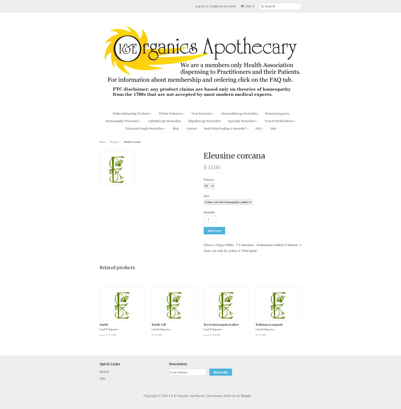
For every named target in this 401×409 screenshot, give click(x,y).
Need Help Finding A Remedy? (225, 128)
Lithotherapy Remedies (164, 121)
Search (104, 371)
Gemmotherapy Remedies (239, 113)
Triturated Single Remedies (144, 128)
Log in (199, 6)
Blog (176, 128)
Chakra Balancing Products (131, 113)
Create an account (222, 6)
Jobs (273, 128)
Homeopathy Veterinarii (122, 121)
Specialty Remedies (242, 121)
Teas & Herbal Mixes (279, 121)
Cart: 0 (249, 6)
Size (206, 196)
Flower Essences (171, 113)
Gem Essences (202, 113)
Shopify (246, 395)
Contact (191, 128)
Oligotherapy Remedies (204, 121)
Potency (209, 179)
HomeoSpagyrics (277, 113)
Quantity (209, 212)
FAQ (258, 128)
